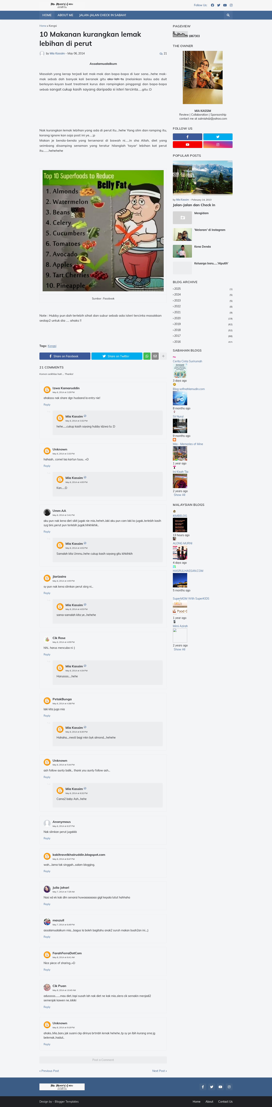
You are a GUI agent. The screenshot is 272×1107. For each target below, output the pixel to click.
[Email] (155, 356)
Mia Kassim (74, 416)
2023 (203, 300)
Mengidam (201, 213)
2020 (203, 318)
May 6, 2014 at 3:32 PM (76, 421)
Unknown (60, 449)
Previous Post (50, 1071)
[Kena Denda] (182, 251)
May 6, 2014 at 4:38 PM (63, 703)
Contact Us (225, 1101)
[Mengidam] (182, 217)
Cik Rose (59, 638)
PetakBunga (62, 699)
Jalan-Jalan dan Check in (194, 205)
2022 (203, 306)
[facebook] (212, 5)
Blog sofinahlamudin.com (189, 389)
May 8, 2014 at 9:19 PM (63, 1027)
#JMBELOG (180, 516)
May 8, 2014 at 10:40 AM (64, 990)
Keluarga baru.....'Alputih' (211, 263)
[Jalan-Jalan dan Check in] (203, 178)
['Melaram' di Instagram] (182, 234)
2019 (203, 324)
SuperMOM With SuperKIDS (191, 598)
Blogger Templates (67, 1101)
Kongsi (53, 25)
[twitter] (218, 5)
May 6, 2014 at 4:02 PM (76, 548)
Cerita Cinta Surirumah (187, 361)
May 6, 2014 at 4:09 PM (63, 642)
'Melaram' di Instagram (209, 230)
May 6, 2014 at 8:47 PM (63, 859)
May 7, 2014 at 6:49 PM (63, 924)
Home (42, 25)
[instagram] (231, 5)
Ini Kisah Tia (180, 472)
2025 (203, 289)
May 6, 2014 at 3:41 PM (63, 515)
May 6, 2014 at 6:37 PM (63, 826)
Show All (179, 495)
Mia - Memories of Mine (188, 444)
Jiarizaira (59, 576)
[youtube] (225, 5)
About (209, 1101)
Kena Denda (202, 246)
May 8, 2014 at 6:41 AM (63, 957)
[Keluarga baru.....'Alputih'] (182, 268)
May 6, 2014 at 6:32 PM (76, 793)
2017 (203, 336)
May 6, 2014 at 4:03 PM (76, 609)
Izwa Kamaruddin (66, 388)
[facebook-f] (187, 136)
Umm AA (59, 511)
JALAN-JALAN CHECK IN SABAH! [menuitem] (102, 15)
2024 (203, 294)
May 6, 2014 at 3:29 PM (63, 392)
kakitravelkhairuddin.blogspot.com (79, 855)
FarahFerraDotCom (67, 953)
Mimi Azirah (180, 626)
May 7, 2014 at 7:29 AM (63, 891)
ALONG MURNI (182, 543)
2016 (203, 342)
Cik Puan (59, 986)
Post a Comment (103, 1060)
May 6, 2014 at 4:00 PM (76, 482)
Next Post (158, 1071)
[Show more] (163, 356)
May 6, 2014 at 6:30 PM (76, 732)
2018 (203, 330)
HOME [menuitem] (47, 15)
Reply (47, 404)
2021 (203, 312)
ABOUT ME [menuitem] (65, 15)
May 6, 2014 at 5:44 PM (63, 764)
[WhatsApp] (147, 356)
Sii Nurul (178, 416)
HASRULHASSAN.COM (188, 571)
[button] (228, 15)
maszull (58, 920)
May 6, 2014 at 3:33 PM (63, 453)
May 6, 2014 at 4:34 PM (76, 670)
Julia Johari (61, 887)
